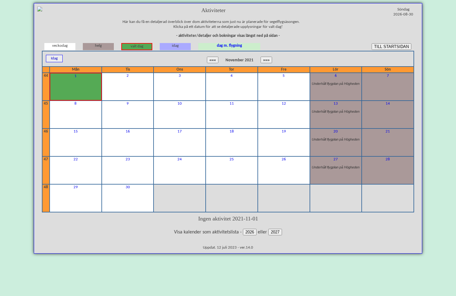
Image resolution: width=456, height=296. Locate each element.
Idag (54, 58)
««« (212, 60)
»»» (266, 60)
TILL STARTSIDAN (391, 46)
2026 (249, 232)
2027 (275, 232)
